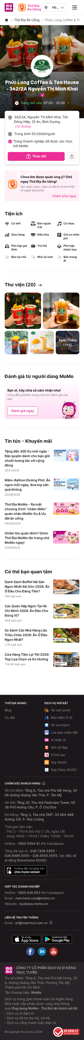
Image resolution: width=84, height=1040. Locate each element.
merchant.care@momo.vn (35, 898)
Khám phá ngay (64, 196)
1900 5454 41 (29, 843)
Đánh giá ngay (22, 411)
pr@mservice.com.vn (31, 923)
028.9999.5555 (17, 856)
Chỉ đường (23, 126)
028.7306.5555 (42, 851)
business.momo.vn (34, 904)
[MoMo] (6, 20)
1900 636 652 (41, 893)
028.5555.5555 (45, 856)
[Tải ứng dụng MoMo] (26, 939)
